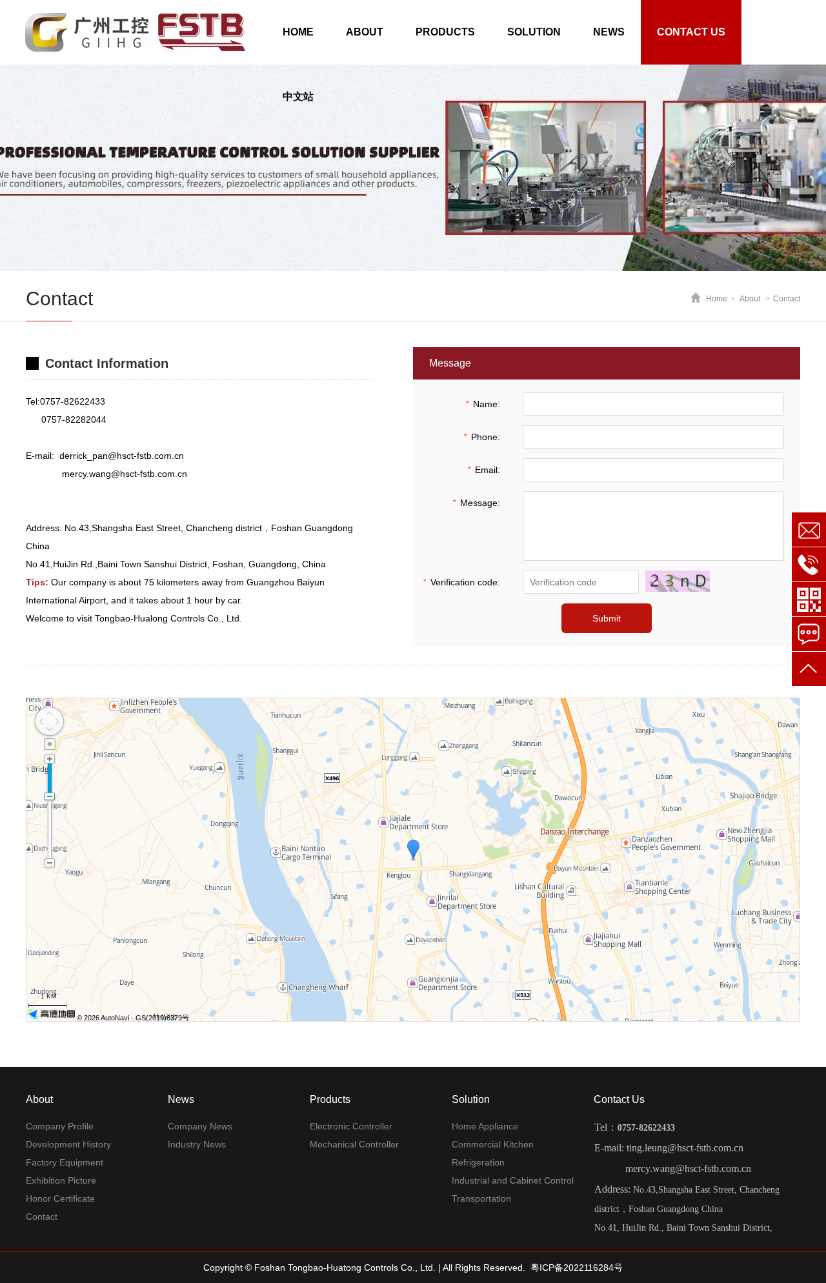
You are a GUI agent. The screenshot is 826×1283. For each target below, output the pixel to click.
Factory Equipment (64, 1162)
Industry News (197, 1144)
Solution (471, 1099)
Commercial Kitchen (493, 1144)
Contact (786, 298)
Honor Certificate (60, 1198)
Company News (200, 1126)
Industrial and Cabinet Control (513, 1180)
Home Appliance (485, 1126)
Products (330, 1099)
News (181, 1099)
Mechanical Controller (354, 1144)
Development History (68, 1144)
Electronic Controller (351, 1126)
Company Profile (60, 1126)
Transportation (481, 1198)
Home (716, 298)
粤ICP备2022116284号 (576, 1267)
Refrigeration (478, 1162)
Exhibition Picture (61, 1180)
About (750, 298)
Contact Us (619, 1099)
